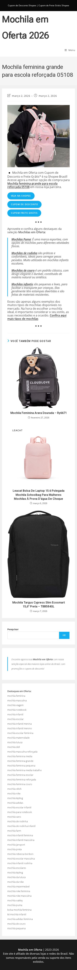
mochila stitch (14, 788)
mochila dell (13, 747)
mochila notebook (16, 709)
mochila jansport (16, 844)
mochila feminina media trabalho (24, 770)
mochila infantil (15, 714)
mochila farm (14, 830)
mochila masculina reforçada (22, 751)
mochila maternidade (18, 737)
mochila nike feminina (18, 891)
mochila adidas (15, 802)
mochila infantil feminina (20, 835)
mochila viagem (15, 705)
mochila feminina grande (20, 761)
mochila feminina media (19, 756)
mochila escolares (16, 867)
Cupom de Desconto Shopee (22, 5)
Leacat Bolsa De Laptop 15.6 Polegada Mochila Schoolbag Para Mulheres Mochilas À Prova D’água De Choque (38, 494)
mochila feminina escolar (20, 774)
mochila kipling (15, 798)
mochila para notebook (19, 812)
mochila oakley (15, 900)
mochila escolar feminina (20, 733)
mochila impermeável (18, 886)
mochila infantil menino (19, 728)
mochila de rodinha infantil (21, 826)
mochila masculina (17, 700)
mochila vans (14, 816)
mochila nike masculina (19, 895)
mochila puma (14, 905)
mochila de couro (16, 923)
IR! (64, 635)
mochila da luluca (16, 877)
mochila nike (13, 793)
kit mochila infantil (16, 914)
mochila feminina (16, 695)
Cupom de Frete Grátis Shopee (53, 5)
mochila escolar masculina (21, 858)
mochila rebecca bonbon (20, 854)
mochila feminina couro (19, 784)
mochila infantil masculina (20, 840)
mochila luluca (14, 742)
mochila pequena (16, 928)
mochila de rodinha (17, 821)
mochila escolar (15, 719)
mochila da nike (15, 881)
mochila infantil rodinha (19, 863)
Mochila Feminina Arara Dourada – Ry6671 (38, 413)
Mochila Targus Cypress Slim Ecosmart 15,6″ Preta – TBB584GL (38, 604)
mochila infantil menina (19, 723)
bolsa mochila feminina (19, 909)
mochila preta (14, 849)
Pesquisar (13, 629)
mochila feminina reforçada (21, 779)
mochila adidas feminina (20, 919)
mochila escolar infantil (19, 807)
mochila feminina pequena (21, 765)
